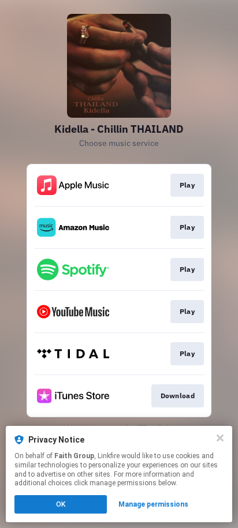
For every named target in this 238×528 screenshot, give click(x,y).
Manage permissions (153, 504)
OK (60, 504)
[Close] (220, 438)
